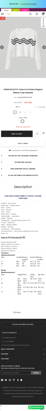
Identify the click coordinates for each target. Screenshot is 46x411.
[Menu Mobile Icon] (2, 14)
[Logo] (8, 14)
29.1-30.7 (33, 292)
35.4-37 (26, 283)
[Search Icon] (30, 14)
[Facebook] (1, 380)
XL (30, 112)
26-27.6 (33, 279)
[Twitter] (5, 380)
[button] (43, 22)
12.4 (38, 264)
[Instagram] (9, 380)
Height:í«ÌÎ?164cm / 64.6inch (10, 244)
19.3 (17, 264)
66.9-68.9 (20, 288)
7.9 (35, 264)
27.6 (23, 261)
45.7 (32, 266)
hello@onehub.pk (10, 338)
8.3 (35, 266)
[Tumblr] (17, 380)
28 (23, 264)
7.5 (35, 261)
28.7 (23, 266)
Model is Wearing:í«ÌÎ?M (8, 242)
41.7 (31, 261)
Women (6, 10)
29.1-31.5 (33, 287)
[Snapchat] (21, 380)
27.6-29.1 (33, 283)
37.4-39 (41, 283)
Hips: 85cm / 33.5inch (8, 251)
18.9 (17, 261)
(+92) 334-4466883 (8, 341)
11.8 (38, 261)
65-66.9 (19, 280)
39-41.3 (41, 287)
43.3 (31, 264)
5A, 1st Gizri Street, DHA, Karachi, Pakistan (17, 345)
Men (16, 10)
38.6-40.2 (40, 293)
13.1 (38, 266)
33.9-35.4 (25, 280)
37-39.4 (26, 287)
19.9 (17, 266)
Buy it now (23, 143)
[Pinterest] (13, 380)
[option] (23, 47)
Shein (24, 10)
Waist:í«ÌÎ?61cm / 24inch (9, 248)
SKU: (15, 97)
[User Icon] (37, 14)
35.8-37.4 (40, 280)
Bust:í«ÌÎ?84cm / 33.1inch (9, 246)
